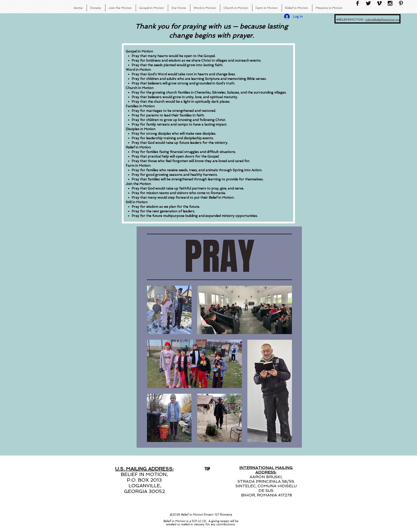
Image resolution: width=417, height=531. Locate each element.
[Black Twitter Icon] (368, 3)
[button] (120, 8)
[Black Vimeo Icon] (379, 3)
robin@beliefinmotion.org (382, 19)
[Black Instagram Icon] (390, 3)
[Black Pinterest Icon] (401, 3)
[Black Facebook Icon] (357, 3)
